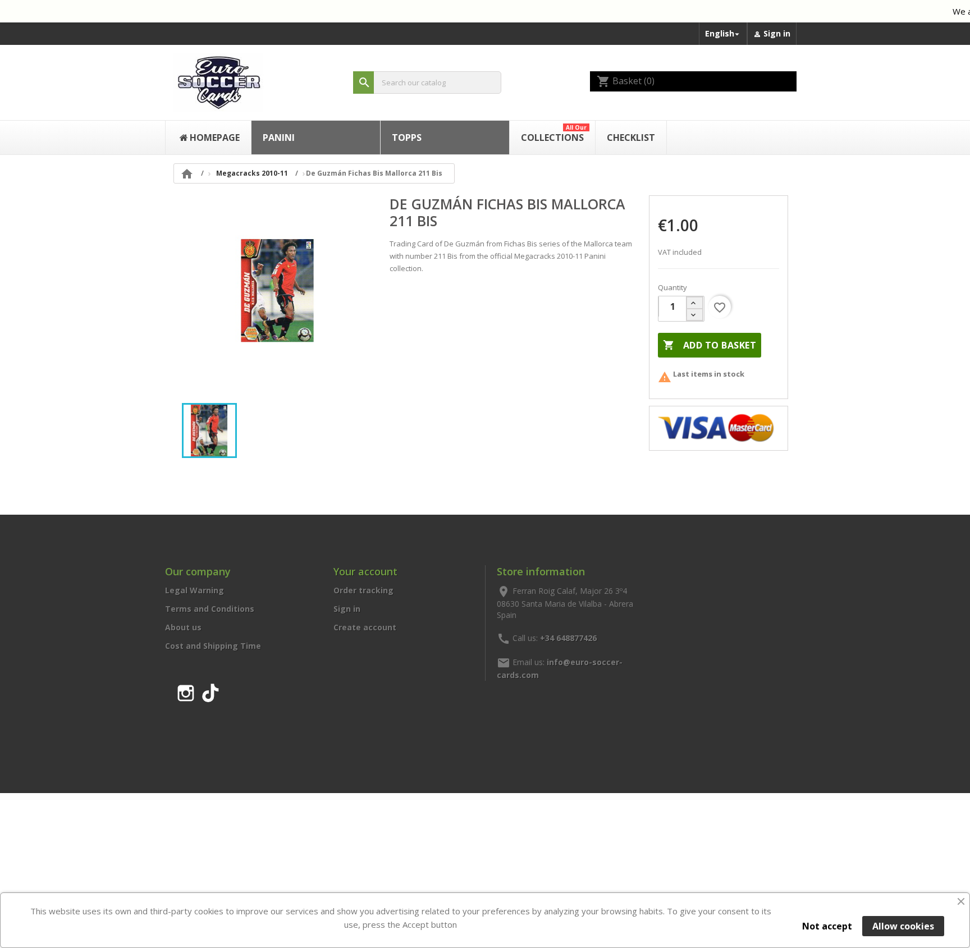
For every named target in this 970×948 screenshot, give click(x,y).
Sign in (346, 608)
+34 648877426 (568, 637)
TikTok (210, 691)
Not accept (827, 926)
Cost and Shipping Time (213, 645)
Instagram (186, 691)
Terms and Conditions (209, 608)
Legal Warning (194, 590)
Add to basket (709, 345)
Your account (365, 571)
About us (183, 627)
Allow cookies (903, 926)
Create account (364, 627)
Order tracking (363, 590)
